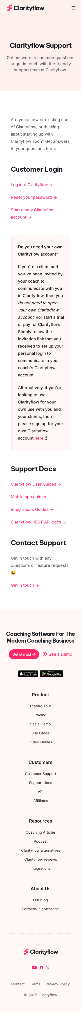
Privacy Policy (58, 984)
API (40, 791)
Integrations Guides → (32, 509)
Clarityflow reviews (40, 859)
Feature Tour (40, 706)
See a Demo (40, 724)
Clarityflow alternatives (40, 850)
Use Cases (41, 733)
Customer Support (40, 773)
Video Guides (40, 742)
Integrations (40, 868)
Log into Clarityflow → (32, 184)
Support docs (40, 782)
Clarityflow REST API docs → (38, 522)
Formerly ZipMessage (40, 909)
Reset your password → (34, 197)
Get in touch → (25, 585)
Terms (35, 984)
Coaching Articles (41, 832)
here (39, 438)
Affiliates (40, 800)
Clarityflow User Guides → (36, 484)
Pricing (40, 715)
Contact (18, 984)
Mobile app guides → (31, 496)
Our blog (40, 900)
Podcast (40, 841)
